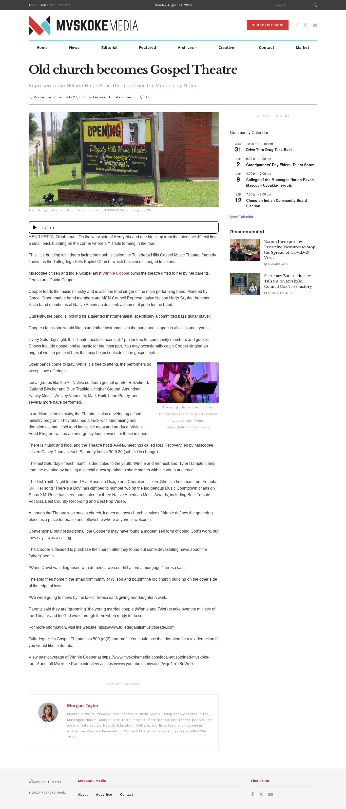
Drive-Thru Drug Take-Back (269, 149)
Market (302, 47)
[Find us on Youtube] (315, 25)
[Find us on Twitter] (305, 25)
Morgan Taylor (44, 97)
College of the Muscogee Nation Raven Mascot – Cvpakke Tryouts (280, 182)
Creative (226, 47)
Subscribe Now (267, 25)
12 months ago (279, 293)
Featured (147, 47)
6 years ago (277, 264)
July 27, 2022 (76, 97)
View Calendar (241, 216)
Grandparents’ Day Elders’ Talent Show (280, 164)
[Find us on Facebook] (297, 25)
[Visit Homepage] (84, 25)
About (33, 5)
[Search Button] (314, 5)
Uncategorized (120, 97)
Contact (64, 5)
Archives (186, 47)
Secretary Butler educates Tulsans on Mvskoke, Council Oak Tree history (288, 281)
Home (42, 47)
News (74, 47)
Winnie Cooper (115, 273)
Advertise (48, 5)
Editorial (109, 47)
